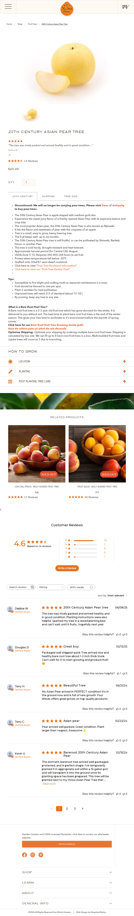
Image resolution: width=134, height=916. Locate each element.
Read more (49, 783)
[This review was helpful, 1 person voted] (118, 673)
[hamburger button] (8, 7)
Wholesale (67, 844)
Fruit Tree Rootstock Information (56, 266)
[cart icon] (126, 7)
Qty (11, 182)
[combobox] (51, 587)
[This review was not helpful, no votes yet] (123, 634)
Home (9, 24)
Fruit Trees (33, 24)
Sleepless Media (98, 912)
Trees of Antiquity (112, 205)
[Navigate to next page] (83, 808)
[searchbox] (18, 587)
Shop (20, 24)
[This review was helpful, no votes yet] (117, 634)
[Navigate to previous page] (51, 808)
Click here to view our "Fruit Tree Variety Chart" (42, 269)
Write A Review (67, 568)
